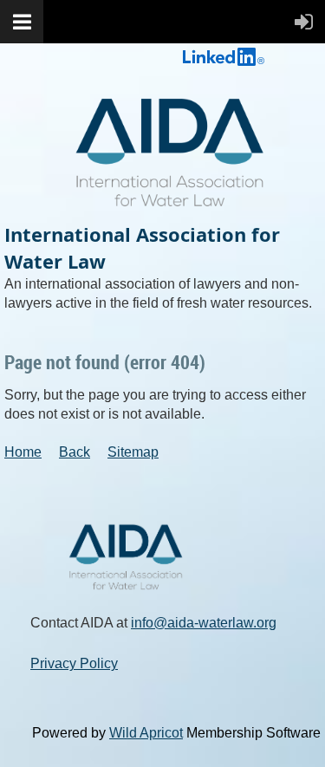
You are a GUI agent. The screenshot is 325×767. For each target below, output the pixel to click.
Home (23, 452)
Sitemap (133, 452)
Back (74, 452)
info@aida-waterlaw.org (203, 622)
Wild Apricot (146, 732)
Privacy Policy (74, 663)
